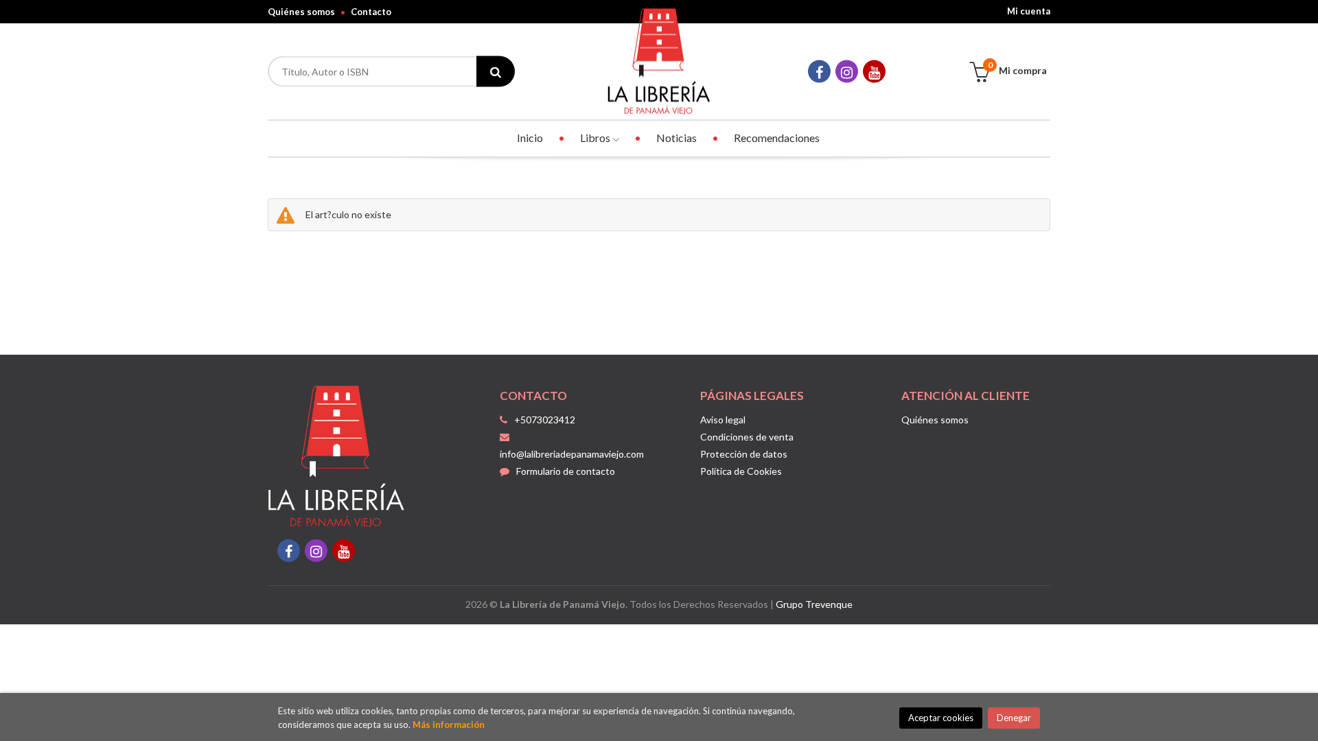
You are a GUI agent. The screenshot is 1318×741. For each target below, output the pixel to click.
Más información (449, 724)
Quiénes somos (301, 11)
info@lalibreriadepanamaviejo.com (572, 454)
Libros (596, 137)
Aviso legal (722, 419)
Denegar (1014, 717)
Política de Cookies (741, 471)
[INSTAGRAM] (846, 71)
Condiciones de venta (747, 437)
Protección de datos (743, 454)
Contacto (371, 11)
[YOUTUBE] (874, 71)
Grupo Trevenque (814, 604)
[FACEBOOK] (819, 71)
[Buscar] (495, 71)
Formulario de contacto (565, 471)
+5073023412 (544, 419)
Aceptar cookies (940, 717)
